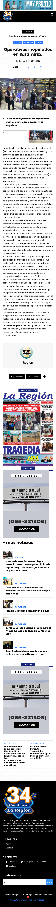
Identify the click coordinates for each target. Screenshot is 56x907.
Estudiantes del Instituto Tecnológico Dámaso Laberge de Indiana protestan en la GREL (40, 752)
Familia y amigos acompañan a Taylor (27, 610)
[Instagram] (21, 862)
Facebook (13, 862)
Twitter (43, 862)
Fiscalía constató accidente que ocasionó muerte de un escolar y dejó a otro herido (28, 590)
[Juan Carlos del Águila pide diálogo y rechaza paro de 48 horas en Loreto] (8, 645)
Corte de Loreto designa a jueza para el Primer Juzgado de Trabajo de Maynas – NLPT (28, 631)
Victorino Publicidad (37, 900)
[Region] (28, 352)
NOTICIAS (17, 42)
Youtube (12, 866)
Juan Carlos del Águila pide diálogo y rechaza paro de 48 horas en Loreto (27, 652)
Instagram (28, 862)
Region (22, 61)
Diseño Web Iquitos (18, 900)
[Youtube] (6, 866)
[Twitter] (28, 67)
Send (49, 882)
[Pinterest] (34, 67)
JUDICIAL (19, 557)
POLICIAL (38, 42)
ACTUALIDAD (28, 42)
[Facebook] (22, 67)
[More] (44, 376)
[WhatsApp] (40, 67)
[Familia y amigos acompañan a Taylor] (8, 604)
